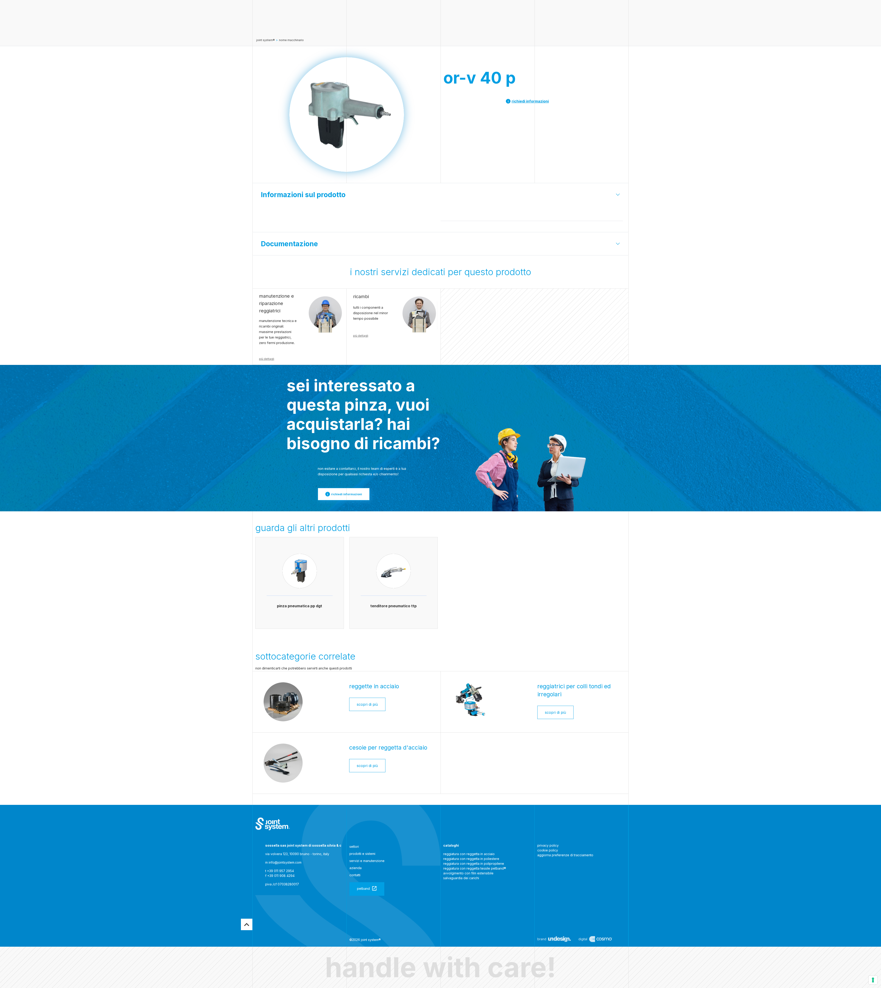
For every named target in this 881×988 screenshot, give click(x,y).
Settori (354, 846)
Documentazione (289, 244)
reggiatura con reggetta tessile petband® (474, 868)
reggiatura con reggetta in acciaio (469, 854)
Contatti (354, 875)
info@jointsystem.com (285, 862)
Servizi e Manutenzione (367, 861)
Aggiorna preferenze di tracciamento (565, 855)
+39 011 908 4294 (281, 876)
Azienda (355, 868)
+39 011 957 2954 (280, 871)
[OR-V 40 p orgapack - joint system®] (272, 824)
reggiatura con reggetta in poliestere (471, 859)
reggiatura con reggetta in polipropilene (473, 863)
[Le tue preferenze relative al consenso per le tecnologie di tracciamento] (873, 980)
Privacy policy (548, 845)
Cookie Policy (547, 850)
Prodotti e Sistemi (362, 854)
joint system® (265, 40)
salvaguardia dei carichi (461, 878)
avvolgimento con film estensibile (468, 873)
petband (363, 888)
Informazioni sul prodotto (303, 194)
